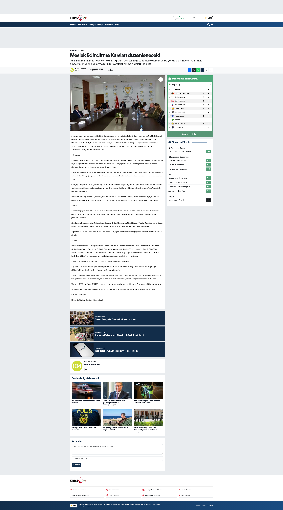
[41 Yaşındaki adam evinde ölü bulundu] (86, 417)
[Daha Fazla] (202, 70)
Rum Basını (82, 25)
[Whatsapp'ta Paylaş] (198, 70)
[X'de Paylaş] (194, 70)
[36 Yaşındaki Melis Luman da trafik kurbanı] (86, 390)
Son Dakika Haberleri (152, 495)
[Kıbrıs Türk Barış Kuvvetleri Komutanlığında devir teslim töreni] (148, 417)
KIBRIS (73, 25)
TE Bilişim (210, 505)
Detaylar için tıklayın (190, 134)
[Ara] (208, 24)
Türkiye (92, 25)
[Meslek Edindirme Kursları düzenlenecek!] (117, 103)
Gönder (76, 465)
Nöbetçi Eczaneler (79, 490)
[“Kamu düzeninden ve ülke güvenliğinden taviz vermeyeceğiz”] (117, 390)
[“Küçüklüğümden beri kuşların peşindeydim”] (117, 417)
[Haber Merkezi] (77, 366)
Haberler (73, 50)
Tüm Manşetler (114, 495)
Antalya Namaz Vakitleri (153, 490)
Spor (117, 25)
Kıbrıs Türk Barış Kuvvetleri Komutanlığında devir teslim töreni (145, 430)
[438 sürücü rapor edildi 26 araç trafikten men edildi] (148, 390)
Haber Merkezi (92, 364)
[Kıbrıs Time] (78, 17)
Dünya (100, 25)
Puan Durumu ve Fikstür (81, 495)
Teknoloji (109, 25)
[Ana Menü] (211, 24)
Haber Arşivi (186, 495)
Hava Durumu (114, 490)
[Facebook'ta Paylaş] (189, 70)
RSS (74, 505)
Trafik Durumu (186, 490)
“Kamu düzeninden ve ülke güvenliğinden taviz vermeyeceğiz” (114, 403)
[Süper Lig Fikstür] (210, 142)
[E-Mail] (86, 369)
